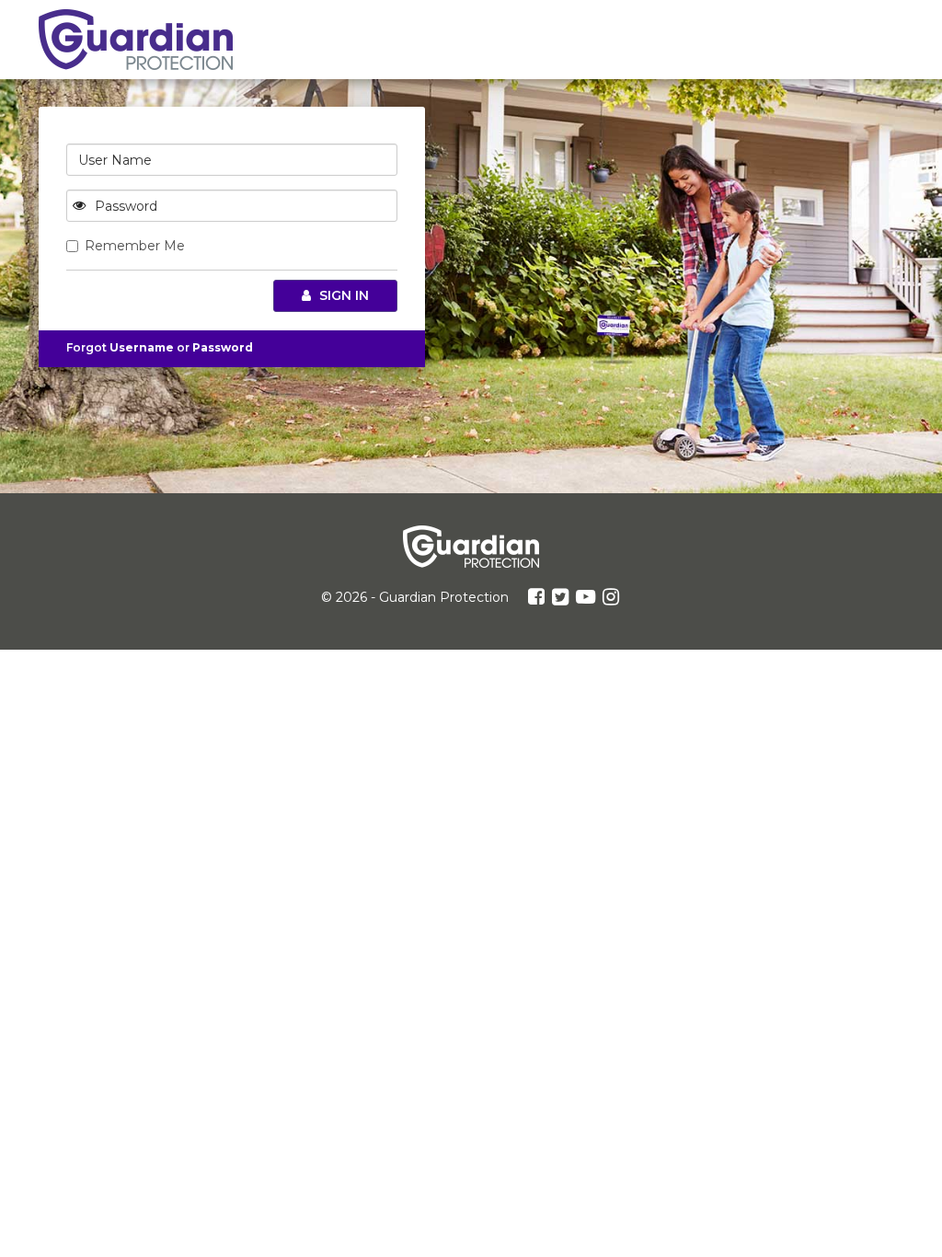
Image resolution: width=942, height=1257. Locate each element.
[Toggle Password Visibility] (79, 205)
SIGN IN (342, 295)
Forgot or (159, 347)
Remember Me (135, 245)
